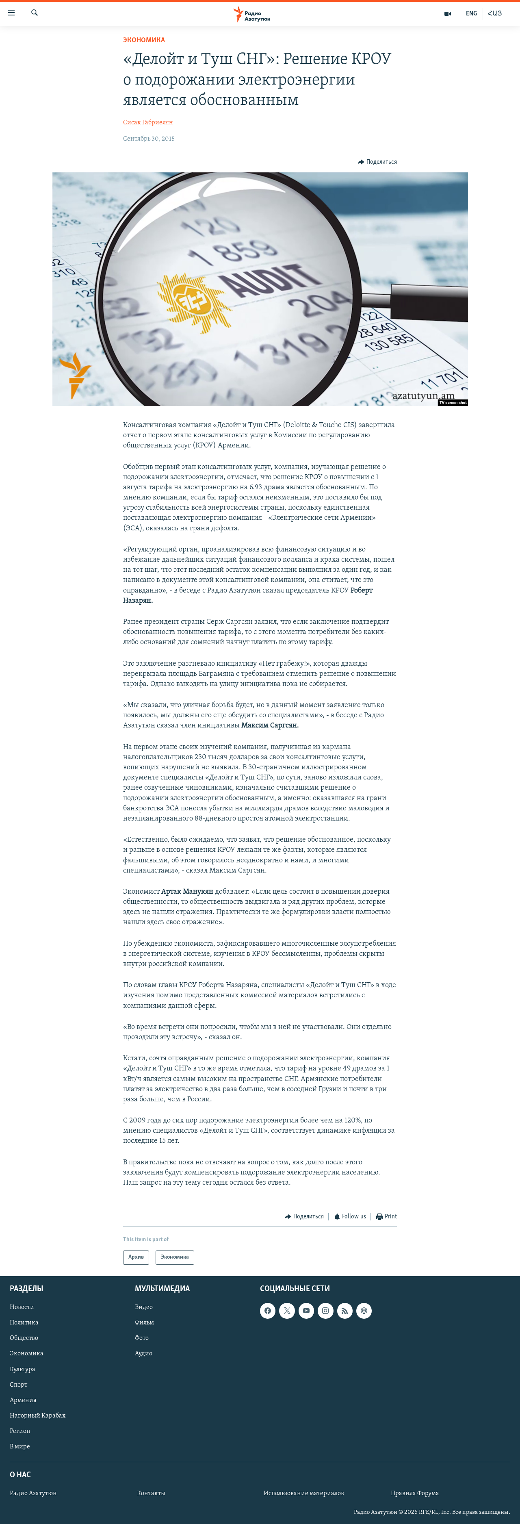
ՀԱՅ (495, 14)
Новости (22, 1307)
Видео (144, 1307)
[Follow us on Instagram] (325, 1310)
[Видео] (448, 14)
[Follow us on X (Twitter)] (287, 1310)
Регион (20, 1431)
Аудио (143, 1353)
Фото (142, 1338)
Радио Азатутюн (33, 1493)
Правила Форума (415, 1493)
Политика (24, 1323)
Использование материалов (304, 1493)
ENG (471, 14)
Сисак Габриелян (148, 122)
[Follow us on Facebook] (267, 1310)
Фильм (144, 1323)
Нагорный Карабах (37, 1415)
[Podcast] (364, 1310)
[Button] (377, 162)
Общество (24, 1338)
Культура (22, 1369)
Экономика (144, 40)
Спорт (18, 1384)
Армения (23, 1400)
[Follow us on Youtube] (306, 1310)
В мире (20, 1447)
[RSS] (345, 1310)
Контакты (151, 1493)
